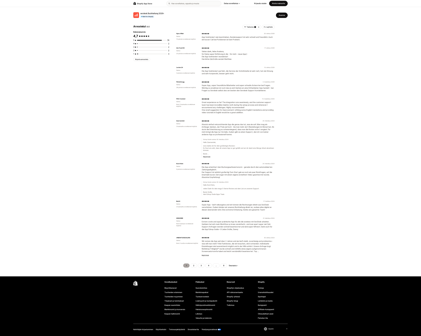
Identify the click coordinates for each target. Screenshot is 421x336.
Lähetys (199, 314)
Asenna (282, 15)
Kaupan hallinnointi (172, 314)
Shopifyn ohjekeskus (235, 288)
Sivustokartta (193, 329)
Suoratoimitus (201, 288)
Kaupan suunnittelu (172, 305)
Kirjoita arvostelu (141, 59)
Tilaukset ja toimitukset (174, 301)
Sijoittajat (262, 297)
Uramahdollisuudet (265, 292)
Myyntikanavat (170, 288)
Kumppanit (262, 305)
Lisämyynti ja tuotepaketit (206, 301)
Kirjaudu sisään (260, 3)
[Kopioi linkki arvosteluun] (185, 33)
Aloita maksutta (278, 3)
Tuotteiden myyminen (173, 297)
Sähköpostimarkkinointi (205, 305)
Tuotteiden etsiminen (173, 292)
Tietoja (261, 288)
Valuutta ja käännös (204, 318)
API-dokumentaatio (235, 292)
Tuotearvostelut (202, 297)
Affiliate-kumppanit (266, 309)
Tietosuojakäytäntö (177, 329)
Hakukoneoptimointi (204, 309)
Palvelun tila (263, 318)
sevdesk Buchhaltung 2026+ (152, 13)
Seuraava (233, 265)
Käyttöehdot (161, 329)
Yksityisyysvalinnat (209, 329)
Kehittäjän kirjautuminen (143, 329)
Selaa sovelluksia (231, 3)
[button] (258, 27)
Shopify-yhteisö (233, 297)
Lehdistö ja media (265, 301)
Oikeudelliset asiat (265, 314)
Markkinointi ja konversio (174, 309)
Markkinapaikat (202, 292)
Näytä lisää (206, 157)
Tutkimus (230, 305)
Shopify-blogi (232, 301)
